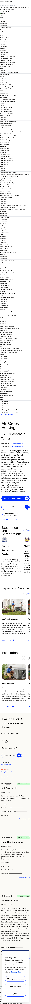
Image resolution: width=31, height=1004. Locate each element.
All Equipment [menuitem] (4, 74)
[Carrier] (15, 14)
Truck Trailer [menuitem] (4, 244)
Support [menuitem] (2, 254)
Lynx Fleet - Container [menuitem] (6, 160)
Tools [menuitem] (1, 346)
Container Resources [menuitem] (6, 336)
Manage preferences (15, 979)
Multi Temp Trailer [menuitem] (5, 128)
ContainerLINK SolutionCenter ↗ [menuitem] (9, 352)
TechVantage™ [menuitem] (4, 371)
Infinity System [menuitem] (4, 277)
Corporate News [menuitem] (5, 401)
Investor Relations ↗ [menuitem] (6, 391)
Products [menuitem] (2, 21)
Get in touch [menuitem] (3, 199)
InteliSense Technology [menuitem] (7, 279)
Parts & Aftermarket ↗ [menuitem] (7, 89)
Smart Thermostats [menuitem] (6, 58)
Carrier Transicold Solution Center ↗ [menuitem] (11, 350)
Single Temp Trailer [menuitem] (6, 126)
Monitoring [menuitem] (3, 152)
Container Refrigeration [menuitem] (7, 140)
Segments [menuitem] (3, 240)
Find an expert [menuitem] (4, 318)
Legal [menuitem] (1, 314)
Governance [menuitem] (3, 387)
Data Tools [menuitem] (3, 146)
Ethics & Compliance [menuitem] (6, 395)
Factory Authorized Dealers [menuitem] (8, 269)
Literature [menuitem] (3, 303)
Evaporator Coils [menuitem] (5, 66)
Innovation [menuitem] (3, 363)
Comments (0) (24, 819)
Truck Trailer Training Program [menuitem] (9, 328)
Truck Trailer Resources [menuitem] (7, 326)
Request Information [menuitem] (6, 197)
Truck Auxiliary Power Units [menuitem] (8, 136)
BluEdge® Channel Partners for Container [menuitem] (12, 209)
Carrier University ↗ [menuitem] (6, 312)
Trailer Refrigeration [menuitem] (6, 123)
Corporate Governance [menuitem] (6, 389)
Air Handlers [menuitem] (4, 40)
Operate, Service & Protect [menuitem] (8, 172)
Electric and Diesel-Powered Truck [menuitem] (10, 132)
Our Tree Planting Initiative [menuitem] (8, 385)
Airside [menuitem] (2, 77)
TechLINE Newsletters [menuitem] (6, 340)
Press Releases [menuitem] (4, 404)
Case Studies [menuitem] (4, 305)
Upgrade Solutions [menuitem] (5, 191)
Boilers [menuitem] (2, 68)
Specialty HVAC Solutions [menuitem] (7, 56)
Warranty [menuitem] (2, 291)
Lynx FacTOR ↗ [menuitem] (4, 162)
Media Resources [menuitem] (5, 406)
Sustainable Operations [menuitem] (7, 381)
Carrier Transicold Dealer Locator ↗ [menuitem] (10, 348)
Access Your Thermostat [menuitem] (7, 293)
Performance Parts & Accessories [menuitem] (10, 138)
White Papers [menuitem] (4, 307)
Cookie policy (16, 972)
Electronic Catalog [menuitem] (5, 109)
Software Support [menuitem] (5, 115)
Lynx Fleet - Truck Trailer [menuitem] (7, 158)
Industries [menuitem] (3, 211)
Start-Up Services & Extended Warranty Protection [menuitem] (15, 175)
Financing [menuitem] (3, 267)
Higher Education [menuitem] (5, 228)
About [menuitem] (2, 354)
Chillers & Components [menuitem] (7, 79)
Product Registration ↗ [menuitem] (7, 289)
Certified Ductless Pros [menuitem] (7, 271)
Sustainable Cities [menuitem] (5, 377)
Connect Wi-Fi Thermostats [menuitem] (8, 95)
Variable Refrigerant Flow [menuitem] (7, 62)
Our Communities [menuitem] (5, 383)
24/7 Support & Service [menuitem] (7, 181)
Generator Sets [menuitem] (4, 144)
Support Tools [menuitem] (4, 287)
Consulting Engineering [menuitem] (7, 183)
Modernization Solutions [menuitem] (7, 189)
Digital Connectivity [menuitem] (6, 179)
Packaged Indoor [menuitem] (5, 81)
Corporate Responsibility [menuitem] (7, 373)
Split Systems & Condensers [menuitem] (8, 85)
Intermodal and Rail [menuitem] (6, 130)
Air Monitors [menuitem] (3, 54)
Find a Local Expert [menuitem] (6, 263)
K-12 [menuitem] (1, 234)
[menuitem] (3, 23)
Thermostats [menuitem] (4, 93)
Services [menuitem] (2, 166)
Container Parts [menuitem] (4, 148)
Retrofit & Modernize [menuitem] (6, 187)
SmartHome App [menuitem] (5, 281)
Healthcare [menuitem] (3, 226)
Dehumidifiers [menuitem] (4, 52)
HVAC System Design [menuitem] (6, 107)
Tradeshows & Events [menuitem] (6, 246)
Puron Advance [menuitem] (4, 285)
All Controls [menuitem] (3, 91)
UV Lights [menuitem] (3, 50)
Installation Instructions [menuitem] (7, 332)
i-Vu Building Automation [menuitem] (7, 99)
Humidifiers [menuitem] (3, 46)
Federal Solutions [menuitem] (5, 232)
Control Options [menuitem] (4, 150)
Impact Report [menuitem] (4, 375)
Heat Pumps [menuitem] (3, 32)
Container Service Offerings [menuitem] (8, 207)
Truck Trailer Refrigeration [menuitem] (8, 121)
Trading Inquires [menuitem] (5, 342)
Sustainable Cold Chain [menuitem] (7, 379)
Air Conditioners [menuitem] (5, 30)
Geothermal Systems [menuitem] (6, 64)
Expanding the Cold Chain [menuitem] (8, 252)
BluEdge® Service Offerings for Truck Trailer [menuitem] (13, 205)
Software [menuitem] (2, 105)
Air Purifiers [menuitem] (3, 44)
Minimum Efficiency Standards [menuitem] (9, 273)
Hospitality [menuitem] (3, 230)
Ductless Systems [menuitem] (5, 36)
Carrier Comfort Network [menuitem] (7, 101)
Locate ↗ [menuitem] (2, 320)
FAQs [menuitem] (1, 295)
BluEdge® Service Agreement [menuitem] (9, 177)
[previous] (23, 530)
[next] (28, 530)
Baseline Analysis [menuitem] (5, 193)
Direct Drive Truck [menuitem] (5, 134)
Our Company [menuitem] (4, 361)
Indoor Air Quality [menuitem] (5, 42)
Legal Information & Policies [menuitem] (8, 316)
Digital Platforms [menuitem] (5, 156)
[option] (12, 557)
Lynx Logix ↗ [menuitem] (4, 164)
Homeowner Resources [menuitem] (7, 261)
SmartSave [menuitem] (3, 283)
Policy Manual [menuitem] (4, 393)
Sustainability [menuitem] (4, 250)
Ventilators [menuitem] (3, 48)
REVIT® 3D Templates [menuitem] (6, 113)
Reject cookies (15, 986)
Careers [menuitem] (2, 369)
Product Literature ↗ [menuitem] (6, 334)
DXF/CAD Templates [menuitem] (6, 111)
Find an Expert (4, 410)
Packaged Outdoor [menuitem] (5, 83)
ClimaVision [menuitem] (3, 97)
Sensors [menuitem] (2, 103)
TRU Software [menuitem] (4, 330)
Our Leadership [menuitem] (4, 365)
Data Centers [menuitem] (4, 224)
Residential (3, 25)
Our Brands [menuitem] (3, 367)
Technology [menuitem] (3, 275)
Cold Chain (3, 119)
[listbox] (15, 557)
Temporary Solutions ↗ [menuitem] (7, 185)
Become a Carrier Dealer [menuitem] (7, 297)
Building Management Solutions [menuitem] (9, 195)
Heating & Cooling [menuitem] (5, 28)
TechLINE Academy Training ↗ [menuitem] (9, 338)
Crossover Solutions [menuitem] (6, 60)
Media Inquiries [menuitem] (4, 408)
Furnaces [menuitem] (3, 34)
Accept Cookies (15, 994)
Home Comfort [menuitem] (4, 217)
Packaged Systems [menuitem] (5, 38)
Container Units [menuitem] (4, 142)
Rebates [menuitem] (2, 265)
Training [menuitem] (2, 310)
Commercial (3, 72)
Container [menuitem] (3, 242)
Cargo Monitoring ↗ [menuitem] (6, 154)
